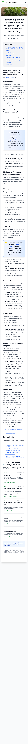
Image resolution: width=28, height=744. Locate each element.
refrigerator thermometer (15, 140)
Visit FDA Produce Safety (10, 496)
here (23, 552)
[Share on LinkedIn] (14, 38)
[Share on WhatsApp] (17, 38)
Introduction (9, 52)
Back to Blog (8, 559)
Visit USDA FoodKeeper (10, 482)
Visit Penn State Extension (10, 536)
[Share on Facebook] (8, 38)
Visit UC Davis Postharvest (10, 523)
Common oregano (10, 77)
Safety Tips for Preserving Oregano (15, 60)
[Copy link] (20, 38)
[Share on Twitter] (11, 38)
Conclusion (8, 62)
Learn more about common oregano (13, 429)
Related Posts (9, 64)
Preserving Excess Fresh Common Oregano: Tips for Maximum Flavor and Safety (14, 48)
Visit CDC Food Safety (9, 510)
